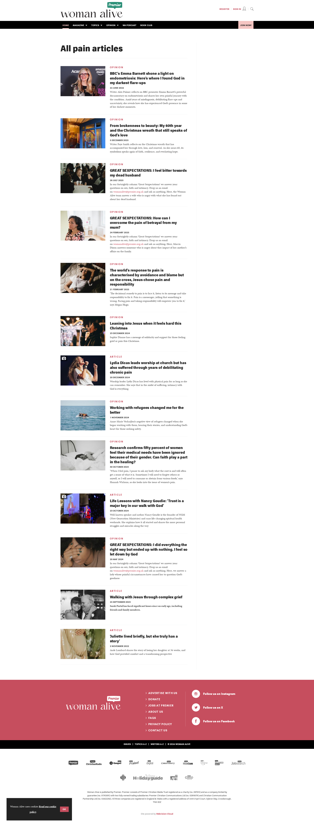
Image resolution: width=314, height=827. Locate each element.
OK (64, 809)
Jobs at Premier (161, 705)
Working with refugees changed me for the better (147, 410)
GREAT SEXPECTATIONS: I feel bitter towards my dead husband (148, 172)
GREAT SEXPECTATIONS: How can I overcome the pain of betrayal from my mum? (143, 222)
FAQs (152, 718)
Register (224, 9)
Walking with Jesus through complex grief (146, 596)
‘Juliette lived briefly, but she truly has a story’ (144, 638)
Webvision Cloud (164, 813)
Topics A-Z (141, 744)
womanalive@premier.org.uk (128, 192)
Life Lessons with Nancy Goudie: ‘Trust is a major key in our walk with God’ (147, 503)
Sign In (237, 9)
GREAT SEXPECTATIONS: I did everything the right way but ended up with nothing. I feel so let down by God (149, 549)
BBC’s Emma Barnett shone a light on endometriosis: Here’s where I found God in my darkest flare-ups (147, 77)
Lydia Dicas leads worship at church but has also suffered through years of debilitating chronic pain (148, 367)
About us (155, 711)
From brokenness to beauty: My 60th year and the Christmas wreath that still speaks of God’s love (148, 130)
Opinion (116, 67)
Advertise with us (162, 693)
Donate (154, 699)
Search (251, 8)
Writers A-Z (157, 744)
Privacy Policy (160, 724)
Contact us (157, 730)
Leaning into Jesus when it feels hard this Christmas (145, 325)
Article (116, 356)
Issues (127, 744)
